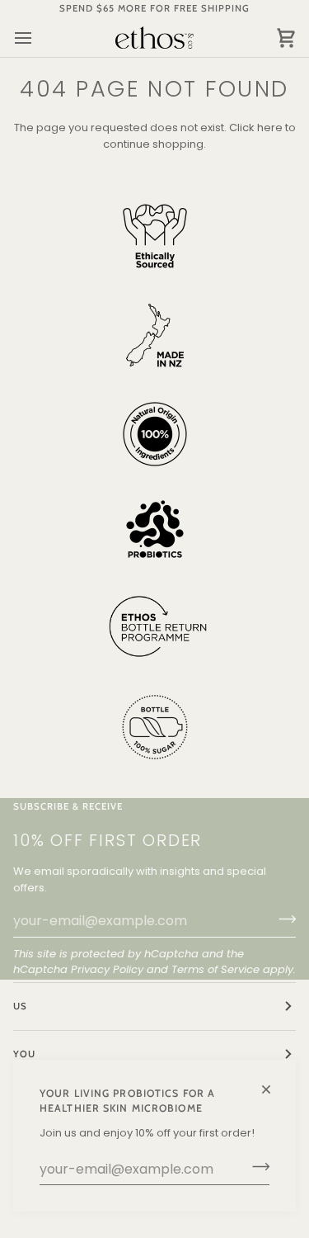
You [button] (24, 1054)
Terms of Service (215, 969)
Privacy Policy (107, 969)
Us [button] (20, 1006)
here (270, 127)
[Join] (255, 1167)
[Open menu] (38, 38)
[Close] (273, 1082)
